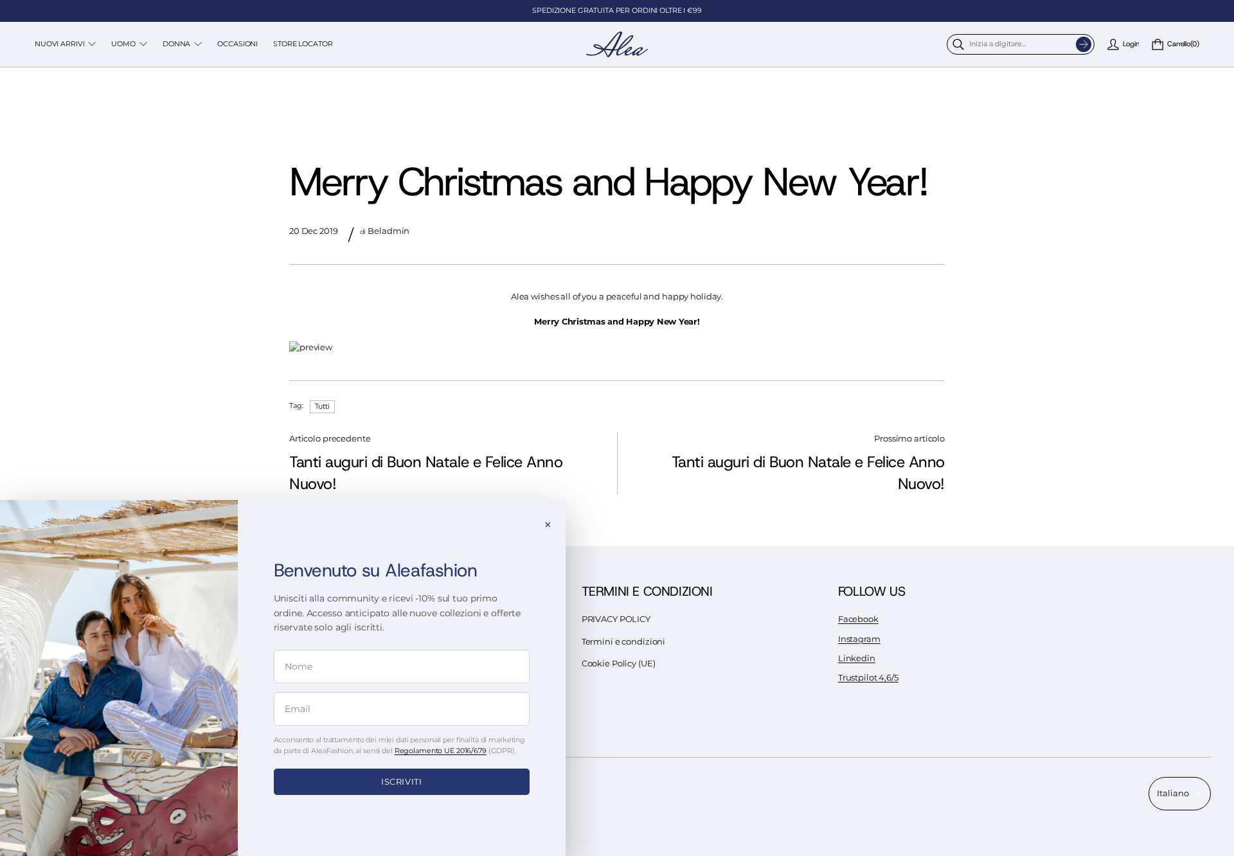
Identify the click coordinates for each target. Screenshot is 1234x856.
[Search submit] (1083, 44)
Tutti (322, 406)
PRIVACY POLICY (616, 619)
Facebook (858, 619)
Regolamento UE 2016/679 (441, 750)
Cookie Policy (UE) (619, 663)
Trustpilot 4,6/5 (868, 677)
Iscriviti (401, 781)
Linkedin (856, 658)
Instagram (859, 639)
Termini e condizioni (623, 641)
